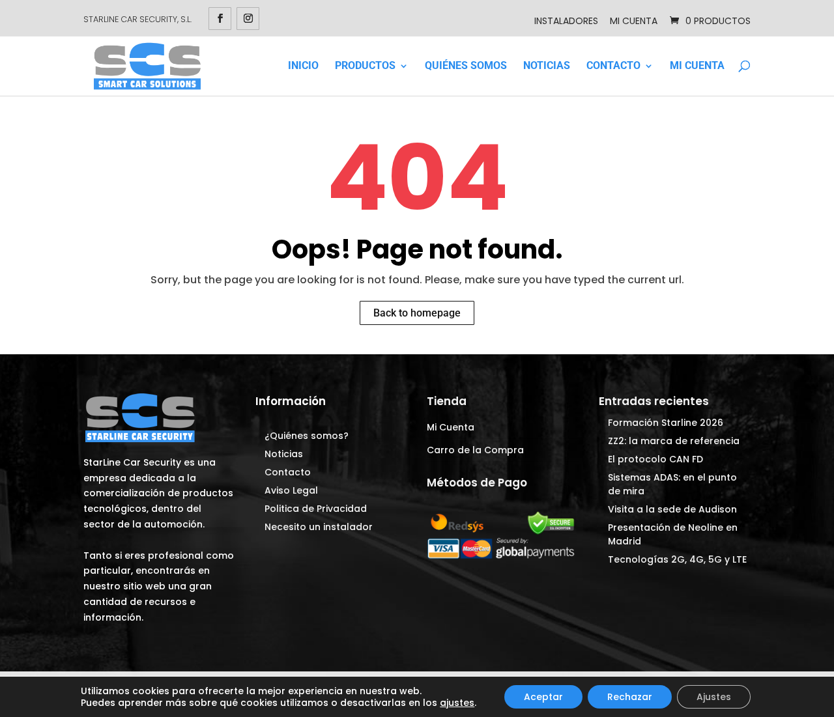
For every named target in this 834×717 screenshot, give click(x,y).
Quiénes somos (466, 66)
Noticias (546, 66)
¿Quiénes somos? (307, 435)
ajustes (457, 703)
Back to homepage (417, 313)
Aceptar (543, 696)
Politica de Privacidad (316, 508)
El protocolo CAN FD (655, 459)
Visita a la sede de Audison (672, 509)
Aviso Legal (291, 490)
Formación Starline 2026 (665, 422)
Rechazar (629, 696)
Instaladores (566, 20)
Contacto (613, 66)
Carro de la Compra (475, 450)
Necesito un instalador (319, 526)
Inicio (303, 66)
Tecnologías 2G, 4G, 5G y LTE (677, 559)
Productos (365, 66)
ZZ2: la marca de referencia (674, 440)
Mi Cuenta (633, 20)
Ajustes (714, 696)
